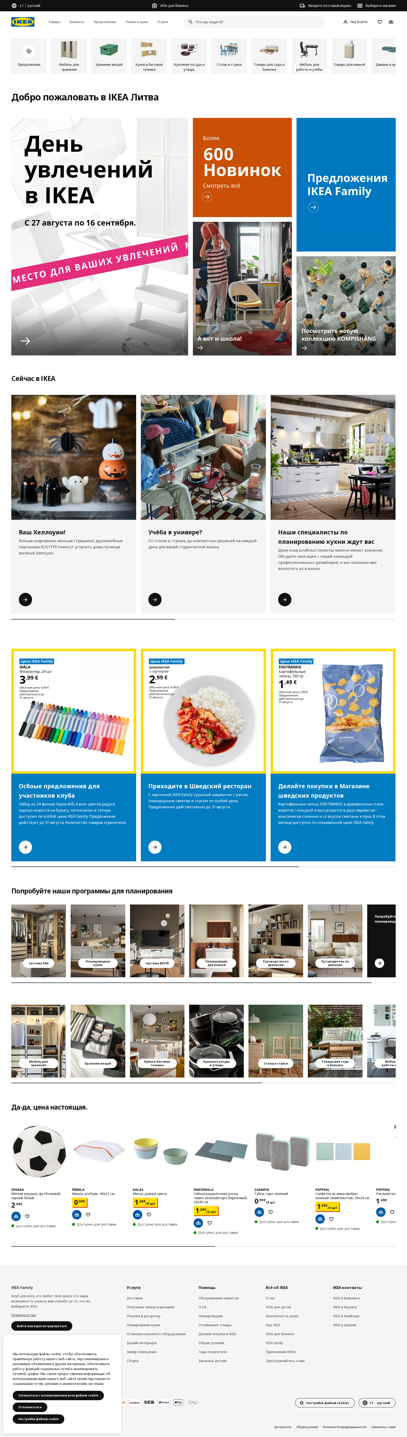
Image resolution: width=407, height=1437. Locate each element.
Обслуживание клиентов (219, 1298)
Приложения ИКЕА (281, 1352)
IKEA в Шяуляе (344, 1325)
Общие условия (211, 1343)
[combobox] (253, 22)
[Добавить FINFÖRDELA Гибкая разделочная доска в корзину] (198, 1223)
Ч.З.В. (203, 1307)
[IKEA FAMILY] (346, 185)
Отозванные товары (215, 1325)
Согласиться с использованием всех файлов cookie (58, 1395)
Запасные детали (213, 1361)
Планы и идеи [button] (137, 22)
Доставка (134, 1298)
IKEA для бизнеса (280, 1334)
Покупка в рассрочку (143, 1316)
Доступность (283, 1427)
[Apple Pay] (178, 1402)
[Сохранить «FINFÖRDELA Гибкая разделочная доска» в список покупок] (209, 1223)
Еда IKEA (273, 1325)
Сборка (132, 1361)
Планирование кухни (143, 1325)
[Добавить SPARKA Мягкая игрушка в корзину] (16, 1216)
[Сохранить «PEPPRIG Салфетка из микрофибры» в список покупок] (331, 1219)
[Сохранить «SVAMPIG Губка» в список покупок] (270, 1212)
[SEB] (149, 1402)
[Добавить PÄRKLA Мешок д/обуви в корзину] (76, 1214)
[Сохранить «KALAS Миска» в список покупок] (149, 1214)
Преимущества (23, 1315)
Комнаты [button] (76, 22)
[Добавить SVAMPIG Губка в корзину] (259, 1212)
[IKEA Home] (22, 22)
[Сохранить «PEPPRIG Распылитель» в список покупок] (392, 1212)
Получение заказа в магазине (151, 1307)
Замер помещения (141, 1352)
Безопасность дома (282, 1316)
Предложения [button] (105, 22)
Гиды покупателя (213, 1352)
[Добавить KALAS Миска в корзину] (137, 1214)
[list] (203, 56)
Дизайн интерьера (142, 1343)
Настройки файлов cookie (38, 1419)
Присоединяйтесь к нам (285, 1361)
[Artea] (164, 1402)
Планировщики (211, 1316)
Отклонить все (30, 1407)
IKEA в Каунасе (345, 1307)
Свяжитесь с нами (383, 1427)
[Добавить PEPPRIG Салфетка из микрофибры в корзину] (320, 1219)
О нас (270, 1298)
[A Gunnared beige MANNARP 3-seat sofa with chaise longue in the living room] (335, 940)
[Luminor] (134, 1402)
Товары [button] (54, 22)
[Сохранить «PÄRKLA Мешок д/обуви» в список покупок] (88, 1214)
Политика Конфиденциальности (344, 1427)
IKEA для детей (278, 1307)
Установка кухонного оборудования (156, 1334)
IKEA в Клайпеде (346, 1316)
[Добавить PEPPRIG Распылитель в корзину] (381, 1212)
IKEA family (274, 1343)
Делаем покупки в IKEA (217, 1334)
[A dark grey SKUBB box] (98, 1041)
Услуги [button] (162, 22)
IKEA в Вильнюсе (346, 1298)
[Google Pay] (193, 1402)
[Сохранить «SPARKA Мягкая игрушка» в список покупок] (27, 1216)
